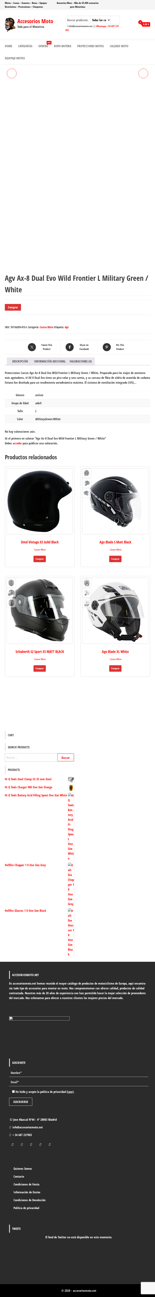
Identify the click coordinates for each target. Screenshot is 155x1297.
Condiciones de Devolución (30, 1200)
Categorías (25, 46)
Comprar (13, 307)
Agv (67, 327)
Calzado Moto (119, 46)
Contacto (19, 1176)
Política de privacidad (26, 1208)
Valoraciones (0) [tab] (81, 361)
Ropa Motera (62, 46)
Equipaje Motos (15, 58)
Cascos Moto (46, 327)
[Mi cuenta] (132, 24)
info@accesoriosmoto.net (28, 1127)
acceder (17, 443)
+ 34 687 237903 (22, 1135)
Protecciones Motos (90, 46)
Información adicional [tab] (50, 361)
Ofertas (44, 44)
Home (8, 46)
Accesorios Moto (35, 21)
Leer (70, 1092)
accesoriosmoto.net (84, 1291)
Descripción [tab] (20, 361)
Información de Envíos (27, 1192)
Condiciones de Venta (26, 1184)
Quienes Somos (23, 1168)
